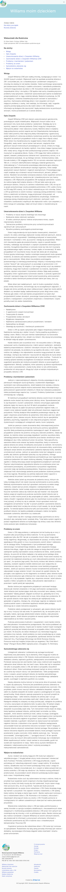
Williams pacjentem (8, 872)
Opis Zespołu (11, 54)
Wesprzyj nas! (38, 854)
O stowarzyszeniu (39, 844)
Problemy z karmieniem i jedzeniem (19, 61)
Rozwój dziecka (10, 28)
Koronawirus (37, 870)
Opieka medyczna (7, 874)
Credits (36, 872)
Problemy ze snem (13, 64)
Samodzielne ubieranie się (16, 66)
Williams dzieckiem (8, 864)
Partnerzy (37, 852)
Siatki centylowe (7, 876)
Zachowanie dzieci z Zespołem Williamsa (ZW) (23, 59)
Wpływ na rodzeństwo (14, 68)
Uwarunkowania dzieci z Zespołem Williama (22, 56)
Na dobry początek (11, 25)
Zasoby (36, 868)
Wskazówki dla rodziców (9, 866)
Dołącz (36, 850)
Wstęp (8, 51)
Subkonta (37, 866)
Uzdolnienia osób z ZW (9, 870)
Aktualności (37, 864)
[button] (64, 2)
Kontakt (36, 848)
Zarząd (36, 846)
